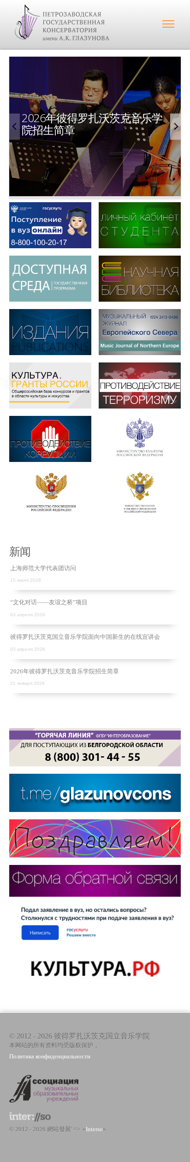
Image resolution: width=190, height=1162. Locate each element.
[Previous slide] (14, 126)
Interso (94, 1129)
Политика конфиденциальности (49, 1056)
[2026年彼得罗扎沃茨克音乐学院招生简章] (95, 192)
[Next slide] (175, 126)
